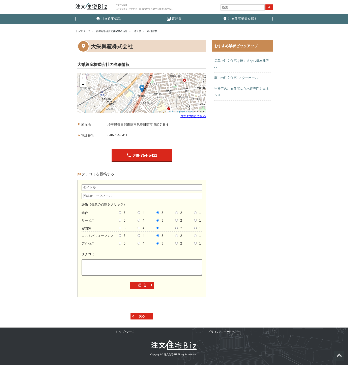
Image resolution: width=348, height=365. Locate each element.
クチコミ (88, 254)
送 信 (142, 285)
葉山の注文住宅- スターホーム (236, 78)
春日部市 (152, 31)
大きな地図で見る (193, 116)
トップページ (82, 31)
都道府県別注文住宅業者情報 (111, 31)
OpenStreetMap (185, 111)
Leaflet (170, 111)
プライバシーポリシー (223, 332)
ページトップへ (339, 356)
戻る (142, 316)
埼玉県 (137, 31)
